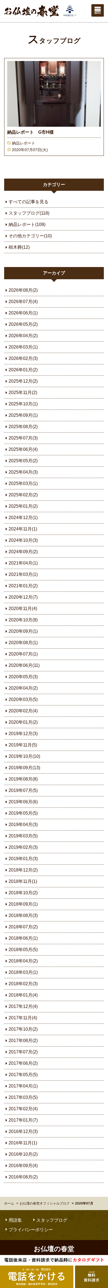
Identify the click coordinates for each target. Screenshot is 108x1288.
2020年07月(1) (23, 654)
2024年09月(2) (23, 551)
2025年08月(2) (23, 426)
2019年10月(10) (24, 756)
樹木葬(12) (19, 247)
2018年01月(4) (23, 995)
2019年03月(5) (23, 836)
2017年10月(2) (23, 1029)
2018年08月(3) (23, 915)
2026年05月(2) (23, 324)
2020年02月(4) (23, 710)
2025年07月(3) (23, 438)
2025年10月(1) (23, 404)
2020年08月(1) (23, 642)
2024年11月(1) (23, 529)
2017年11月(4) (23, 1017)
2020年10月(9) (23, 620)
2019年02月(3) (23, 847)
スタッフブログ (54, 40)
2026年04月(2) (23, 335)
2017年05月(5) (23, 1074)
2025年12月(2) (23, 381)
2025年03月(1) (23, 483)
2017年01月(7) (23, 1120)
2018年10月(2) (23, 892)
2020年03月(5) (23, 699)
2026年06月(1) (23, 313)
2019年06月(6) (23, 801)
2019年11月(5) (23, 745)
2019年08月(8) (23, 779)
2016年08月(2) (23, 1177)
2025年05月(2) (23, 460)
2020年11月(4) (23, 608)
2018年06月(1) (23, 938)
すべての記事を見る (28, 201)
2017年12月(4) (23, 1006)
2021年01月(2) (23, 585)
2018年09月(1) (23, 904)
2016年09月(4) (23, 1165)
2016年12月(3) (23, 1131)
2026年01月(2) (23, 369)
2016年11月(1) (23, 1142)
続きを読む (54, 107)
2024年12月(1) (23, 517)
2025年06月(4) (23, 449)
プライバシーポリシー (31, 1229)
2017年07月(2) (23, 1052)
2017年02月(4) (23, 1108)
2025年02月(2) (23, 494)
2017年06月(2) (23, 1063)
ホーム (9, 1203)
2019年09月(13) (24, 767)
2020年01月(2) (23, 722)
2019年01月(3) (23, 858)
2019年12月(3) (23, 733)
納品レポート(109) (27, 224)
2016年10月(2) (23, 1154)
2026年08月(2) (23, 290)
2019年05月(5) (23, 813)
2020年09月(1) (23, 631)
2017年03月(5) (23, 1097)
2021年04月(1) (23, 563)
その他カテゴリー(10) (30, 235)
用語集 (15, 1220)
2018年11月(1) (23, 881)
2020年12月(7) (23, 597)
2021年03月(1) (23, 574)
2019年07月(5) (23, 790)
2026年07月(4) (23, 301)
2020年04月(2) (23, 688)
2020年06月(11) (24, 665)
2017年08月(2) (23, 1040)
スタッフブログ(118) (29, 213)
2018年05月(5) (23, 949)
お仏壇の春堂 (40, 11)
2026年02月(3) (23, 358)
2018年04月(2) (23, 961)
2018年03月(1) (23, 972)
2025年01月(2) (23, 506)
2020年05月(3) (23, 676)
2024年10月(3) (23, 540)
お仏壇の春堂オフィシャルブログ (45, 1203)
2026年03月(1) (23, 347)
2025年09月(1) (23, 415)
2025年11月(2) (23, 392)
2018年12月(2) (23, 870)
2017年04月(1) (23, 1086)
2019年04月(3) (23, 824)
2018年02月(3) (23, 983)
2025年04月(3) (23, 472)
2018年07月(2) (23, 926)
